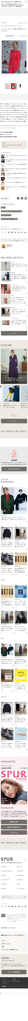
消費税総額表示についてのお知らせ (8, 927)
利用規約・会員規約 (16, 981)
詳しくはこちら (18, 6)
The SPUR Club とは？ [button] (14, 469)
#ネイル (3, 207)
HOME (2, 239)
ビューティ (7, 239)
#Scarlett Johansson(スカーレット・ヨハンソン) (11, 211)
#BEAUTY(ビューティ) (6, 215)
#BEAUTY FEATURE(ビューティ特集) (9, 219)
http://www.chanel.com (7, 136)
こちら (15, 921)
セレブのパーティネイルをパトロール (11, 26)
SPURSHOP (4, 982)
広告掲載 (14, 979)
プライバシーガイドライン (7, 981)
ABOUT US (4, 979)
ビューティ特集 (13, 239)
